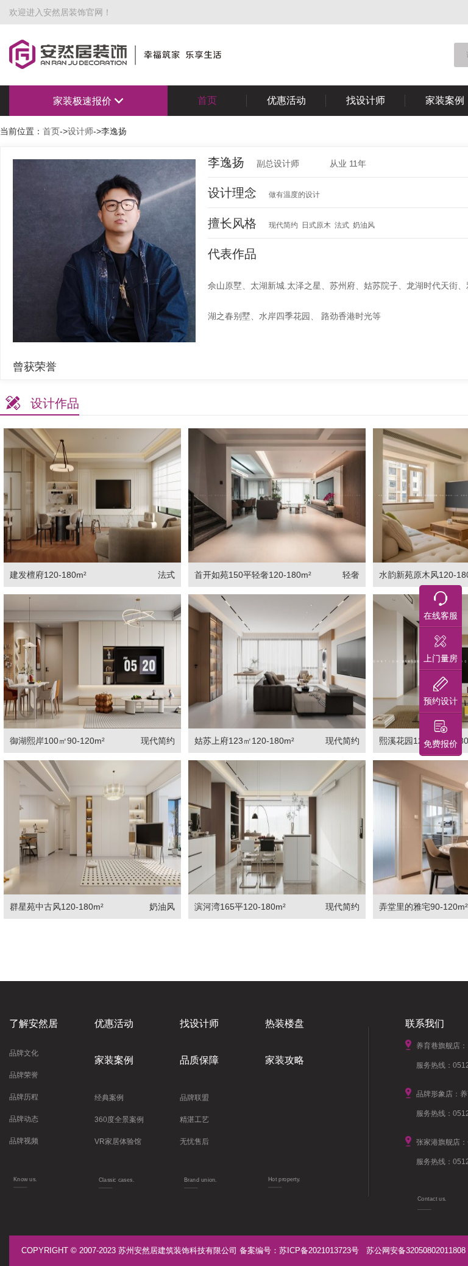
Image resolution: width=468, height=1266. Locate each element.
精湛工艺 (194, 1119)
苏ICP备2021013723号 (319, 1250)
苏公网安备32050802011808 (416, 1250)
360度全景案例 (119, 1119)
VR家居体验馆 (117, 1141)
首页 (207, 100)
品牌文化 (23, 1053)
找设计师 (365, 100)
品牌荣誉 (23, 1075)
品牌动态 (23, 1119)
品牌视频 (23, 1141)
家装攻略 (284, 1060)
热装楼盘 (284, 1023)
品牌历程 (23, 1097)
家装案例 (113, 1060)
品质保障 (199, 1060)
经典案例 (109, 1097)
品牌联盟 (194, 1097)
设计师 (80, 131)
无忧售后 (194, 1141)
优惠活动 (286, 100)
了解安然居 (33, 1023)
